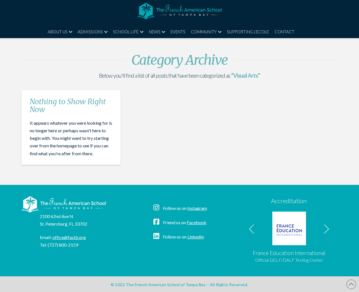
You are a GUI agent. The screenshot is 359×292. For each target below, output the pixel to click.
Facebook (196, 222)
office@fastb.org (69, 237)
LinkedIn (195, 236)
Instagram (197, 208)
